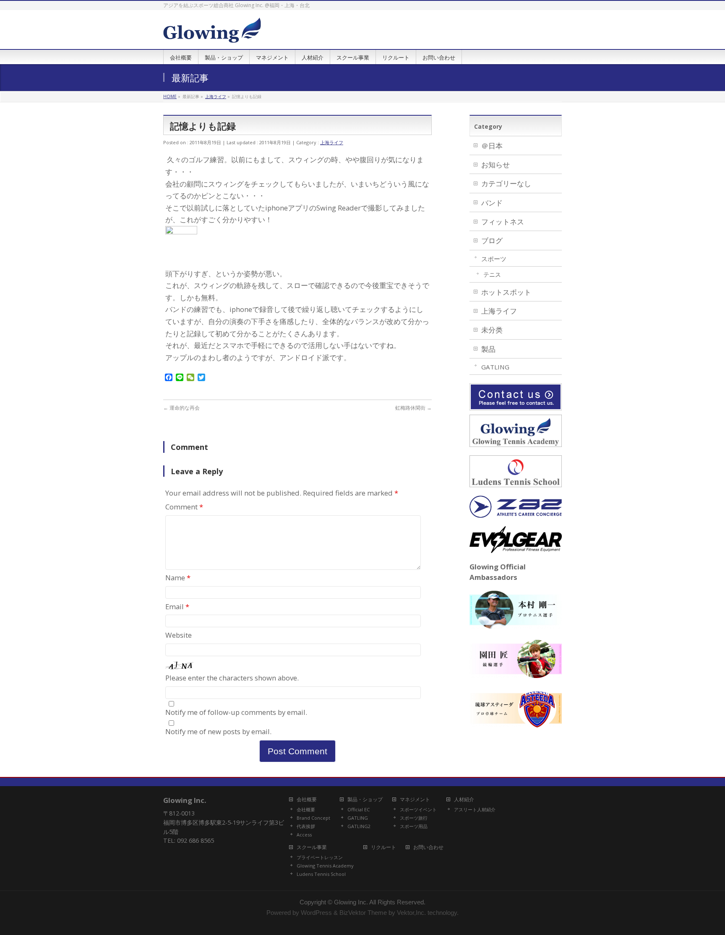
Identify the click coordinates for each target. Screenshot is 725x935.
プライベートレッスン (320, 857)
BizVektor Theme (363, 912)
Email (177, 606)
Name (177, 577)
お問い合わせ (428, 847)
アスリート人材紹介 (475, 810)
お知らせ (495, 164)
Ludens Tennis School (321, 874)
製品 (488, 349)
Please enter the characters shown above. (232, 678)
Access (304, 835)
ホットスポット (506, 292)
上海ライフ (331, 142)
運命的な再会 (181, 407)
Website (178, 635)
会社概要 (307, 800)
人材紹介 (464, 800)
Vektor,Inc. (411, 912)
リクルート (383, 847)
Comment (184, 507)
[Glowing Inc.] (212, 33)
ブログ (492, 240)
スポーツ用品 (414, 826)
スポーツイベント (418, 810)
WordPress (316, 912)
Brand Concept (313, 818)
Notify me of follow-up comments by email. (236, 712)
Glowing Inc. (351, 902)
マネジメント (415, 800)
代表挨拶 (306, 826)
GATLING (495, 367)
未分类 (492, 330)
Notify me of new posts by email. (218, 731)
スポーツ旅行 (414, 818)
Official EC (358, 810)
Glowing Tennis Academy (325, 866)
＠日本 (492, 146)
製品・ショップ (365, 800)
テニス (492, 274)
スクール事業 (312, 847)
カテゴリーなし (506, 183)
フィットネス (502, 221)
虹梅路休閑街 (413, 407)
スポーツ (493, 259)
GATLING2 (358, 826)
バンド (492, 203)
